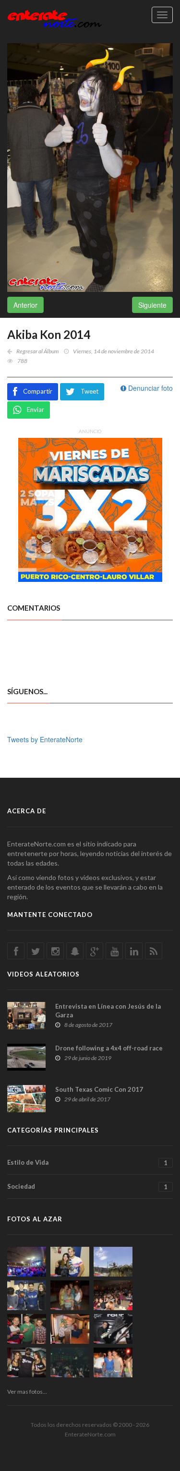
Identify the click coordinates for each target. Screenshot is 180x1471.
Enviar (35, 409)
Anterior (25, 305)
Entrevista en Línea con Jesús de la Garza (108, 1010)
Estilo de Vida (87, 1162)
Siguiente (152, 305)
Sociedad (87, 1186)
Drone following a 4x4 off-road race (109, 1048)
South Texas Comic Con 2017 (99, 1089)
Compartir (37, 391)
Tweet (89, 391)
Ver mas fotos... (27, 1391)
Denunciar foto (149, 388)
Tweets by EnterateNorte (45, 739)
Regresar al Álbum (37, 351)
